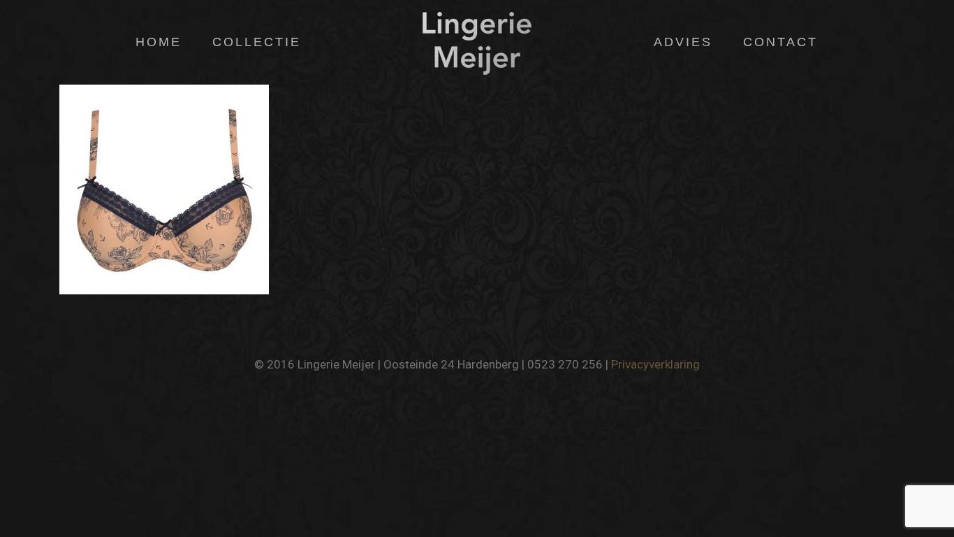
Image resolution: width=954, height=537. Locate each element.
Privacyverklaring (655, 364)
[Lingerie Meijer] (476, 42)
